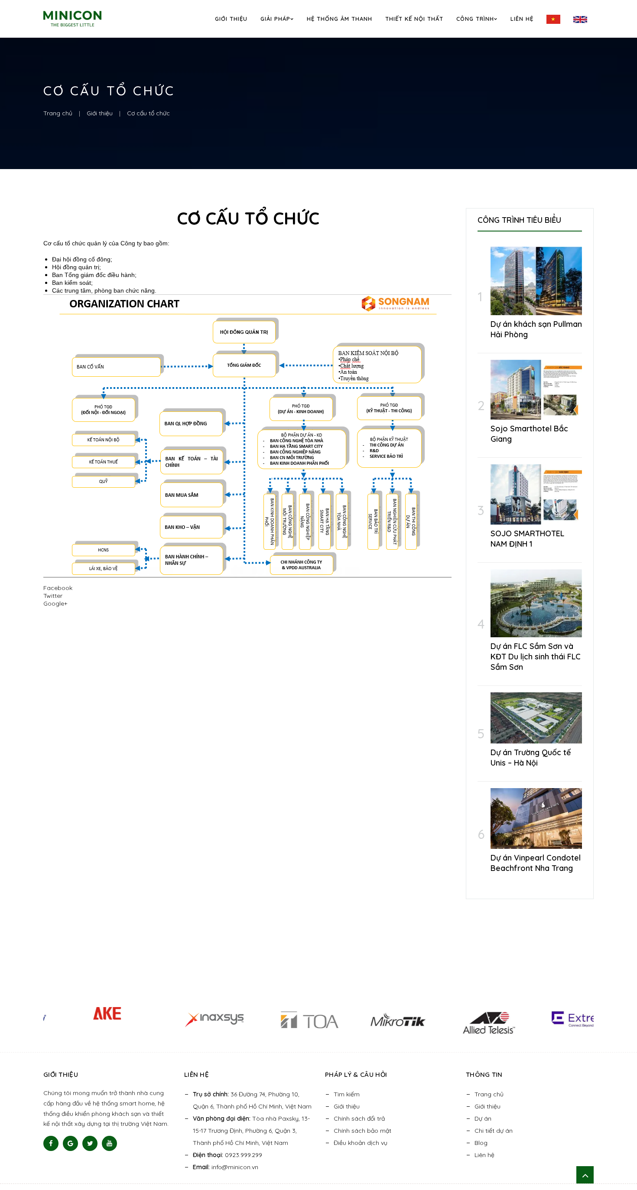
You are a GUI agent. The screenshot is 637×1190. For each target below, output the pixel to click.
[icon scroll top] (585, 1174)
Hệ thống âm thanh (339, 18)
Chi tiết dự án (493, 1131)
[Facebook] (50, 1143)
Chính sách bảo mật (362, 1131)
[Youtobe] (109, 1143)
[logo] (83, 18)
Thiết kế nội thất (414, 18)
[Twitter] (90, 1143)
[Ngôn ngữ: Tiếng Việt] (553, 19)
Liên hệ (521, 18)
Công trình (475, 18)
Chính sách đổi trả (359, 1118)
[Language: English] (580, 19)
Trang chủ (489, 1094)
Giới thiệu (231, 18)
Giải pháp (275, 18)
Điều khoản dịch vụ (360, 1143)
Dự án (482, 1118)
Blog (481, 1143)
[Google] (70, 1143)
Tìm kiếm (347, 1094)
